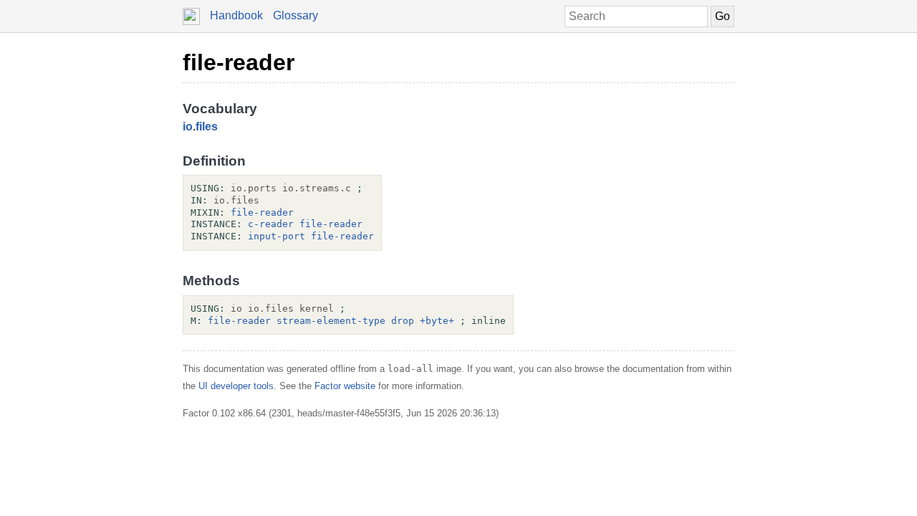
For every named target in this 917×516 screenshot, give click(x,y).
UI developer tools (236, 386)
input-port (276, 236)
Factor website (345, 386)
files (207, 126)
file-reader (238, 62)
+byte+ (437, 320)
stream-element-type (331, 320)
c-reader (271, 224)
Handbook (236, 15)
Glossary (295, 15)
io (188, 126)
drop (402, 320)
